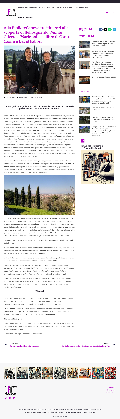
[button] (113, 12)
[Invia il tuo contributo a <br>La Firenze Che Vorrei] (82, 141)
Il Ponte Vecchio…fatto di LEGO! (104, 77)
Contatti (112, 387)
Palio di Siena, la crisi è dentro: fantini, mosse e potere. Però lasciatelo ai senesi (103, 44)
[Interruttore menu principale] (107, 12)
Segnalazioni (110, 392)
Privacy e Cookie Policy (60, 416)
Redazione (111, 390)
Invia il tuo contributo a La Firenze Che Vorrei (92, 147)
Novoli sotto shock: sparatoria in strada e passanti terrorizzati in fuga (104, 119)
